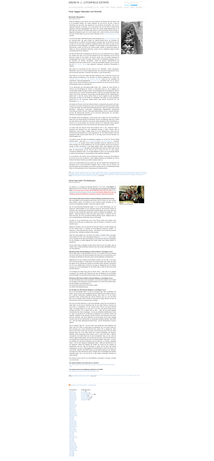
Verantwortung (127, 174)
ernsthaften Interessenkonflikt (76, 148)
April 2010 (71, 441)
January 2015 (72, 430)
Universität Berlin (111, 174)
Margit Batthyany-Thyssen (129, 172)
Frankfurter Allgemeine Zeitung (111, 33)
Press (107, 7)
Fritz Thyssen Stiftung (80, 64)
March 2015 (72, 427)
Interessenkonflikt (112, 172)
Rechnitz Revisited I (77, 17)
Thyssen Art (84, 395)
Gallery (126, 7)
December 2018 (73, 398)
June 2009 (71, 453)
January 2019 (72, 397)
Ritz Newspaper (88, 7)
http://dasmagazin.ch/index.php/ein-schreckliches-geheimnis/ (84, 371)
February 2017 (72, 410)
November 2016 (73, 413)
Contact (132, 7)
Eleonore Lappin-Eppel (91, 141)
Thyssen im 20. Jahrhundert (140, 173)
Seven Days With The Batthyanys (82, 181)
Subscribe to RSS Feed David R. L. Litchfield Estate (83, 385)
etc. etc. (96, 7)
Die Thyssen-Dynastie (124, 172)
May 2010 (71, 439)
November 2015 (73, 423)
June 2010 (71, 438)
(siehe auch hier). (80, 101)
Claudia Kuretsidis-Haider (106, 141)
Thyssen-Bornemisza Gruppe (74, 174)
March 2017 (72, 409)
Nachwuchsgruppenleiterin (74, 173)
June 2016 (71, 418)
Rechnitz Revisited (102, 173)
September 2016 (73, 415)
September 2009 (73, 450)
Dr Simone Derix (95, 80)
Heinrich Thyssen (103, 172)
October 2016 (72, 414)
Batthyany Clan (82, 375)
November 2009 (73, 447)
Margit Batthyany (113, 375)
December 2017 (73, 405)
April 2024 (71, 391)
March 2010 (72, 442)
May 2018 (71, 402)
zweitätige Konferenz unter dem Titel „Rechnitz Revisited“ (84, 79)
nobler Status (82, 173)
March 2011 (72, 435)
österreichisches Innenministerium (92, 173)
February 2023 (72, 395)
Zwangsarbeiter (140, 174)
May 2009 (71, 454)
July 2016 (71, 417)
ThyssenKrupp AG (89, 174)
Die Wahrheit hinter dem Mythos (135, 172)
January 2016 (72, 422)
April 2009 (71, 455)
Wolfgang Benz (134, 174)
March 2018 (72, 403)
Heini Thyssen (107, 375)
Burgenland (107, 172)
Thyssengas (82, 174)
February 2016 (72, 421)
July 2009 (71, 451)
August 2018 (72, 401)
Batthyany (95, 172)
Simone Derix (127, 173)
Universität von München (119, 174)
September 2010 (73, 437)
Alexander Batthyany (75, 375)
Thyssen (132, 173)
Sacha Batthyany (73, 142)
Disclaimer (139, 7)
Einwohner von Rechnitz (99, 375)
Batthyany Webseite (90, 375)
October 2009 (72, 449)
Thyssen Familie (136, 375)
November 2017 (73, 406)
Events (102, 7)
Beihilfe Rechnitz (100, 172)
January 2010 (72, 445)
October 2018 (72, 399)
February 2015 (72, 429)
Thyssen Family (94, 175)
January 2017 (72, 411)
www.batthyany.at (104, 237)
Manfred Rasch (119, 172)
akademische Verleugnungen (77, 172)
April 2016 (71, 419)
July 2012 (71, 433)
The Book (113, 7)
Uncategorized (84, 399)
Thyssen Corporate (86, 175)
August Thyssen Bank (87, 172)
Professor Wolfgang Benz (110, 38)
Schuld (123, 173)
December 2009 (73, 446)
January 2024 (72, 393)
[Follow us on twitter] (127, 5)
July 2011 (71, 434)
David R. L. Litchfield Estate (89, 2)
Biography (120, 7)
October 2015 (72, 425)
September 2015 (73, 426)
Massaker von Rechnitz (141, 172)
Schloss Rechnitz (118, 173)
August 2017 (72, 407)
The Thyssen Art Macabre (76, 7)
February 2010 (72, 443)
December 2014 (73, 431)
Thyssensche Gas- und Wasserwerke (100, 174)
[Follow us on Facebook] (134, 5)
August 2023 (72, 394)
